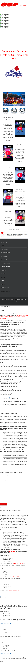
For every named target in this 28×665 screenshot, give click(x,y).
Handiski (3, 277)
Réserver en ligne (7, 397)
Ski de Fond (3, 273)
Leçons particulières (5, 252)
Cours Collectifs (4, 249)
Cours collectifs (4, 259)
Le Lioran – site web (5, 291)
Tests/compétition (5, 287)
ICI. (5, 424)
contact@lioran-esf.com (20, 299)
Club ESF (3, 284)
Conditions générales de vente (18, 301)
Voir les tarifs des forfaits (6, 623)
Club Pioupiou (4, 245)
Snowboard (3, 270)
